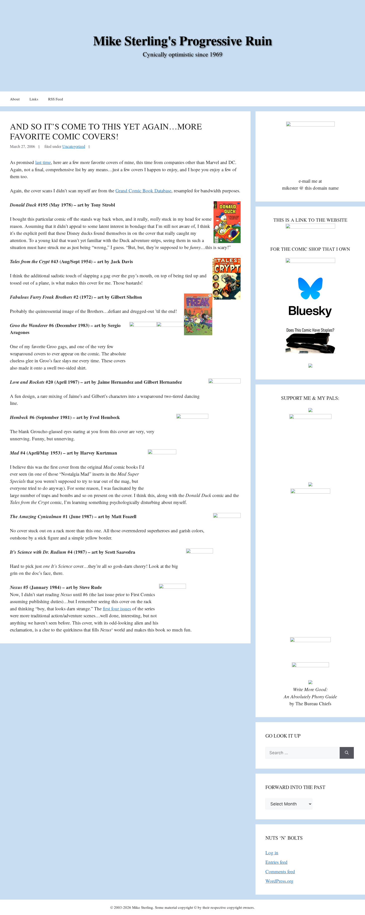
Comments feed (280, 871)
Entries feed (276, 862)
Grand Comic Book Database (143, 190)
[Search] (347, 753)
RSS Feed (55, 98)
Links (34, 98)
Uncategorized (73, 146)
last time (43, 162)
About (15, 98)
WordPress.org (279, 881)
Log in (271, 852)
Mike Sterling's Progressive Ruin (182, 40)
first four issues (117, 608)
